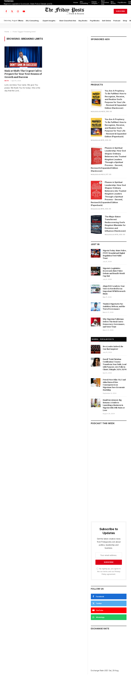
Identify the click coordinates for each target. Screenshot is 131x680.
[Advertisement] (109, 60)
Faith (6, 81)
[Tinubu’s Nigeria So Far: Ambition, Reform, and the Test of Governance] (95, 306)
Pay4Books (122, 2)
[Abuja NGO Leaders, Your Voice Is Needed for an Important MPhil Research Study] (95, 289)
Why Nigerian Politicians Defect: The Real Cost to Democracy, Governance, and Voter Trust (114, 323)
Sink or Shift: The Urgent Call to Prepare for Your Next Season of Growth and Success (23, 74)
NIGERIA (95, 339)
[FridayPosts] (65, 11)
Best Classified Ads (105, 2)
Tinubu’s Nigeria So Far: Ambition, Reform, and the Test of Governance (114, 306)
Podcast (116, 21)
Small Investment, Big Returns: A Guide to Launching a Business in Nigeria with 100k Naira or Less (114, 405)
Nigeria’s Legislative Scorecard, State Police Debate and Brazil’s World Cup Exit (29, 4)
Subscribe (120, 11)
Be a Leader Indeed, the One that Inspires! (113, 347)
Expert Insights (94, 2)
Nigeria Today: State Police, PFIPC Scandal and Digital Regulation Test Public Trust (114, 254)
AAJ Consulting (84, 2)
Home (75, 2)
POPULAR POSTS (107, 339)
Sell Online (106, 21)
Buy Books (113, 2)
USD (106, 670)
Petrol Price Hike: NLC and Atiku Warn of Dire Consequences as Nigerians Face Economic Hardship (114, 385)
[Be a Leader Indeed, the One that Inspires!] (95, 349)
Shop (125, 21)
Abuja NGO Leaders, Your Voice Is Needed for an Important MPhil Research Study (114, 290)
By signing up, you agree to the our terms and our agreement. (109, 571)
